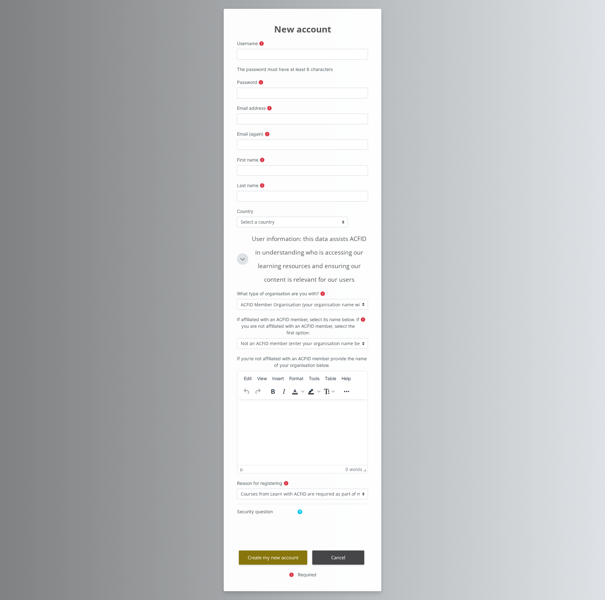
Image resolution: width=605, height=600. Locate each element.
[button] (242, 259)
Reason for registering (259, 483)
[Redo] (257, 391)
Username (247, 43)
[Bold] (273, 391)
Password (247, 82)
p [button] (241, 469)
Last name (247, 185)
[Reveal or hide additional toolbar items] (346, 391)
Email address (251, 108)
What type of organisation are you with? (278, 293)
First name (247, 159)
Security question (255, 511)
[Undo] (246, 391)
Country (245, 211)
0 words (353, 469)
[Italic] (284, 391)
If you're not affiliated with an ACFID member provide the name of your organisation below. (302, 362)
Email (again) (250, 134)
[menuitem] (247, 378)
